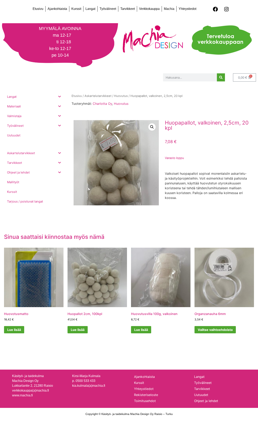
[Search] (221, 77)
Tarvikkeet (127, 8)
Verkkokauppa (149, 8)
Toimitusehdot (145, 401)
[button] (152, 127)
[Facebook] (215, 9)
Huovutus (121, 104)
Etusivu (38, 8)
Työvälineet (108, 8)
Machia (169, 8)
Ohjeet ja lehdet (206, 401)
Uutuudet (201, 395)
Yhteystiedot (187, 8)
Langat (90, 8)
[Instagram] (227, 9)
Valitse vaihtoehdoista (215, 330)
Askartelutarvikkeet (97, 96)
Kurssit (76, 8)
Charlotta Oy (102, 104)
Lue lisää (14, 330)
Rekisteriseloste (146, 395)
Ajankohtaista (57, 8)
